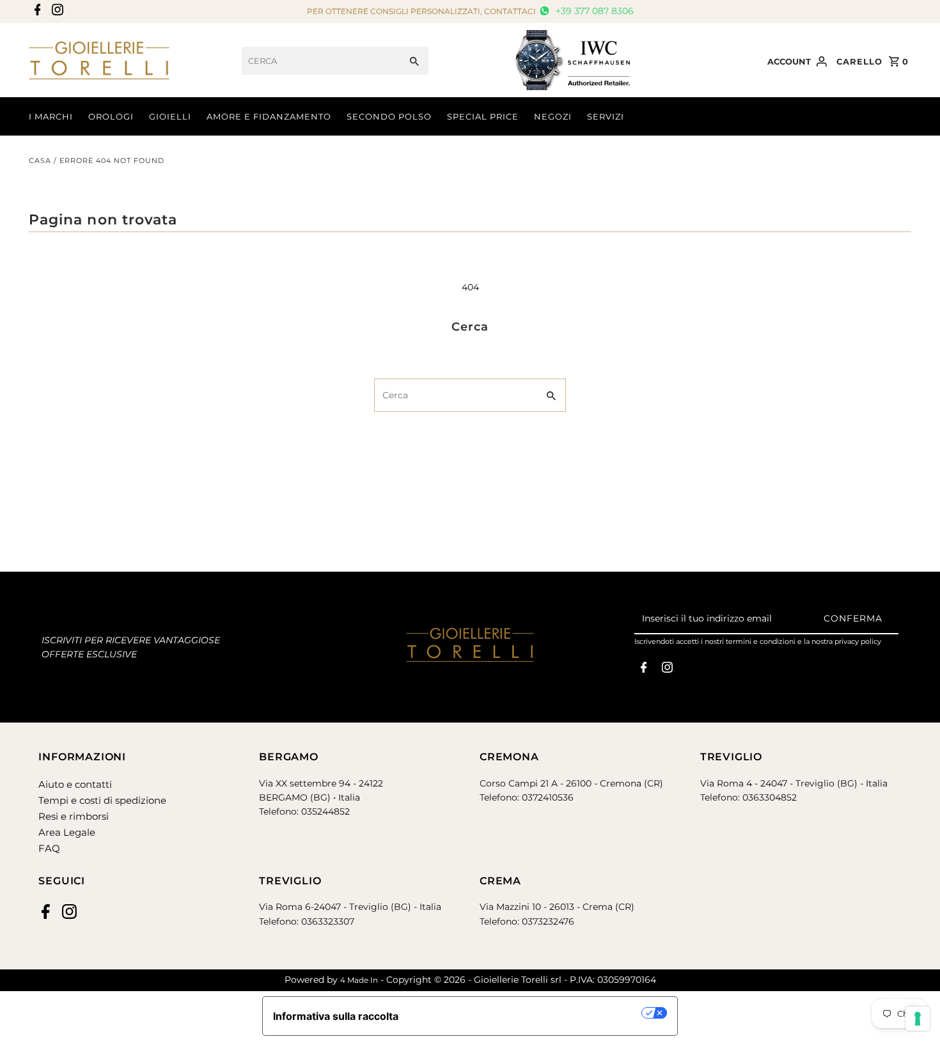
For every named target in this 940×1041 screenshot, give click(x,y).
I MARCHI (51, 116)
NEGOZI (553, 116)
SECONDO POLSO (389, 116)
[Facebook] (36, 12)
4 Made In (359, 980)
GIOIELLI (170, 116)
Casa (40, 160)
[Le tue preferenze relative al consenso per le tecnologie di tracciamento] (917, 1018)
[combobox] (321, 61)
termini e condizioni (760, 641)
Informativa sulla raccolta (335, 1016)
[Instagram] (56, 12)
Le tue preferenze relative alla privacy (526, 1012)
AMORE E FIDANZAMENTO (269, 116)
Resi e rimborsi (73, 816)
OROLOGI (111, 116)
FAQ (49, 848)
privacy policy (857, 641)
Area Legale (66, 832)
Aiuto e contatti (75, 784)
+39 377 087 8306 (593, 11)
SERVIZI (605, 116)
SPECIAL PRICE (483, 116)
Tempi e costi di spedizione (102, 800)
